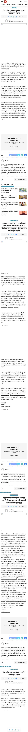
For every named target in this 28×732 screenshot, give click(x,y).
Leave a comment (21, 179)
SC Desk (11, 20)
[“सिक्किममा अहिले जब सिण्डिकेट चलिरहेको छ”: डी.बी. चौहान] (23, 213)
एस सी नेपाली (14, 7)
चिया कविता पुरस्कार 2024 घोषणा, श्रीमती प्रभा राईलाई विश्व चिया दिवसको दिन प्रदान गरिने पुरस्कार (9, 204)
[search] (18, 1)
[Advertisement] (14, 340)
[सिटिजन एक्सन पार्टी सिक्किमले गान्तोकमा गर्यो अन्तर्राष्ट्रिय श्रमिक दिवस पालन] (23, 197)
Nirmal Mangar (6, 192)
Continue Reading (5, 492)
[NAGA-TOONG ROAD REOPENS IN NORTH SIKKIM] (23, 190)
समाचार (17, 220)
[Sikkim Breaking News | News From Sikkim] (5, 1)
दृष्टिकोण (16, 669)
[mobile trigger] (2, 1)
